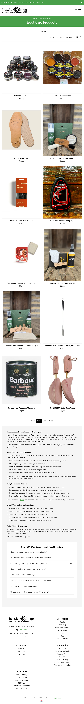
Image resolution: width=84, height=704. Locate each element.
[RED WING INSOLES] (21, 130)
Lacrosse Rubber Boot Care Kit (62, 283)
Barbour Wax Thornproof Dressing (21, 408)
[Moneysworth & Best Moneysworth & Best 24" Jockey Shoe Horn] (62, 317)
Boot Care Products (62, 628)
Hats (62, 633)
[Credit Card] (41, 701)
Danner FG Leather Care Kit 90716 (62, 158)
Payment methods (62, 651)
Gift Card (21, 683)
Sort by (62, 37)
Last (45, 421)
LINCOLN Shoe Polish (62, 96)
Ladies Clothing (21, 677)
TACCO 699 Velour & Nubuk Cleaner (21, 283)
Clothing (62, 625)
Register (21, 648)
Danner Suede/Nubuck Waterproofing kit (21, 346)
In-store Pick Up (62, 659)
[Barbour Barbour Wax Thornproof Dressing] (21, 380)
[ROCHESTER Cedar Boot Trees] (62, 380)
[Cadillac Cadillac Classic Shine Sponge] (62, 192)
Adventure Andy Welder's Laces (21, 221)
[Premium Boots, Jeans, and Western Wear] (14, 10)
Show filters (42, 32)
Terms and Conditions (21, 686)
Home (35, 18)
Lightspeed (57, 698)
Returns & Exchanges (62, 662)
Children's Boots (21, 680)
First (39, 421)
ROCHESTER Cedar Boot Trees (62, 408)
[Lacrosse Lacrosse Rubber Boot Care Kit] (62, 255)
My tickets (21, 654)
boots (22, 500)
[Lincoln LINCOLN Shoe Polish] (62, 67)
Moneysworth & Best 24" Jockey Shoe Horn (62, 346)
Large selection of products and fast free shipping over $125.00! (22, 2)
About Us (62, 648)
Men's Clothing (21, 675)
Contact (62, 657)
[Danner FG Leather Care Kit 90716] (62, 130)
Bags (62, 636)
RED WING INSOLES (21, 158)
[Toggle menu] (80, 10)
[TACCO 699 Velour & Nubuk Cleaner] (21, 255)
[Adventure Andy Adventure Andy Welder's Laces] (21, 192)
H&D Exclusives (62, 639)
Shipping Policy (62, 654)
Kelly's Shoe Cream (21, 96)
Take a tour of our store (62, 665)
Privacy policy (21, 689)
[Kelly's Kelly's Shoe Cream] (21, 67)
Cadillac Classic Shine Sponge (62, 221)
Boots (62, 622)
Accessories (62, 630)
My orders (21, 651)
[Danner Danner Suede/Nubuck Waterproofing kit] (21, 317)
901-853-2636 (23, 630)
